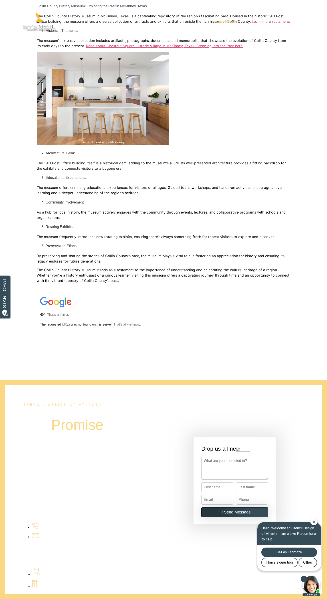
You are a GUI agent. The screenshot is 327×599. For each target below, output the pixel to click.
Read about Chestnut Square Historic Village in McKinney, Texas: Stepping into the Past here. (164, 46)
